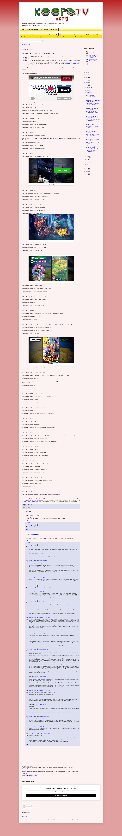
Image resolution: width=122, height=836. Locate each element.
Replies (28, 522)
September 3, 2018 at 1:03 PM (40, 704)
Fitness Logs (54, 34)
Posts (25, 805)
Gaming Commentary (78, 34)
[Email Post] (24, 505)
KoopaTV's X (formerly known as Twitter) (31, 814)
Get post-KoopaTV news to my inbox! (61, 795)
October (88, 90)
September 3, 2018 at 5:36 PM (40, 726)
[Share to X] (26, 507)
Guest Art (23, 37)
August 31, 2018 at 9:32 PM (39, 553)
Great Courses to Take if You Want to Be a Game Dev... (92, 101)
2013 (87, 174)
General (92, 34)
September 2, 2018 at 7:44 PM (44, 690)
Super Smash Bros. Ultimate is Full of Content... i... (93, 138)
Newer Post (25, 773)
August (88, 93)
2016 (87, 169)
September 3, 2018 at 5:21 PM (44, 716)
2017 (87, 168)
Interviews (46, 37)
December (89, 87)
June (88, 157)
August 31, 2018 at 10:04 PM (43, 560)
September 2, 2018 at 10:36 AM (40, 676)
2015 (87, 171)
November (89, 88)
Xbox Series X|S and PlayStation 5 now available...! (93, 56)
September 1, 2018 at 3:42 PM (44, 601)
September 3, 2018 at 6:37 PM (44, 733)
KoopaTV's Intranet (26, 816)
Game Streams (65, 34)
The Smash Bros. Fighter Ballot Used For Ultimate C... (92, 115)
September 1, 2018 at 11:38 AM (44, 586)
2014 (87, 173)
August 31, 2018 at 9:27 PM (43, 545)
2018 (87, 85)
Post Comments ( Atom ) (32, 775)
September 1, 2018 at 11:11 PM (40, 633)
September (89, 92)
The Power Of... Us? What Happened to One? (91, 151)
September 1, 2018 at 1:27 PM (40, 591)
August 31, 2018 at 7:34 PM (36, 534)
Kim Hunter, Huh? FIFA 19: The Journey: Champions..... (92, 117)
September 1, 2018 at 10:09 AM (40, 577)
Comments (26, 807)
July (87, 156)
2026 (87, 72)
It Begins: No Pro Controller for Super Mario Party (92, 109)
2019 (87, 84)
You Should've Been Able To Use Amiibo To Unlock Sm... (92, 104)
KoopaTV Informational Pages (34, 29)
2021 (87, 80)
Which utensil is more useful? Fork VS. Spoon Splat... (93, 120)
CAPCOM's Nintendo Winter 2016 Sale (93, 60)
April (88, 161)
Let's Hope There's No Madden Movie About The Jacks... (92, 106)
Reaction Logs (66, 37)
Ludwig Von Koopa (32, 525)
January (88, 166)
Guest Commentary (35, 37)
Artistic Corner (25, 34)
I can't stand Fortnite (90, 124)
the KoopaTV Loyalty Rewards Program (30, 501)
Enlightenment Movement (40, 34)
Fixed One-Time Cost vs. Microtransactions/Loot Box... (92, 112)
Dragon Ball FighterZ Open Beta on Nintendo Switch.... (92, 135)
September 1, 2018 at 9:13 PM (44, 617)
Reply (27, 520)
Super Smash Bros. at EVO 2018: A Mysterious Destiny (93, 146)
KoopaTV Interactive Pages (50, 29)
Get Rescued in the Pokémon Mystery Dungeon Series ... (92, 127)
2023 (87, 77)
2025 (87, 74)
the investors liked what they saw (33, 64)
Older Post (78, 773)
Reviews (77, 37)
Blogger (78, 819)
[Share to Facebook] (28, 507)
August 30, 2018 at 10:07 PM (34, 515)
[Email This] (23, 507)
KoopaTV (56, 37)
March (88, 162)
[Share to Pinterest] (29, 507)
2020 (87, 82)
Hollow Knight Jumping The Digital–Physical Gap (91, 96)
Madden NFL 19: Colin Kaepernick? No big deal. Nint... (93, 148)
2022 (87, 79)
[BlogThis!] (25, 507)
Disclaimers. (29, 768)
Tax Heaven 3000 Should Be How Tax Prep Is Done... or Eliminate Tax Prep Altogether (94, 64)
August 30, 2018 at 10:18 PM (43, 525)
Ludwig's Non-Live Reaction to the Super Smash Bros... (93, 140)
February (88, 164)
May (87, 159)
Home (22, 29)
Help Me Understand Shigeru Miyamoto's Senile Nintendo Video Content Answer (94, 53)
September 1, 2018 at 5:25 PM (40, 608)
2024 (87, 75)
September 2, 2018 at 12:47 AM (44, 649)
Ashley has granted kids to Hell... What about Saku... (92, 130)
